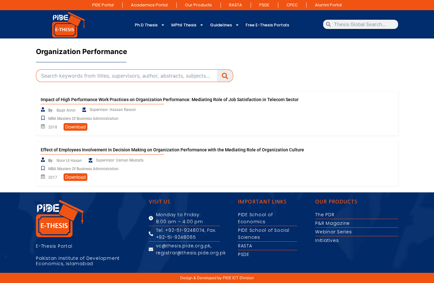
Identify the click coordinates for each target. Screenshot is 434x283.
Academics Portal (149, 5)
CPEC (292, 5)
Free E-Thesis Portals (267, 25)
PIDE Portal (103, 5)
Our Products (198, 5)
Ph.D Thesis (146, 25)
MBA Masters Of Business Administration (83, 118)
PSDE (264, 5)
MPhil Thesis (183, 25)
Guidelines (221, 25)
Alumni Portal (328, 5)
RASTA (235, 5)
